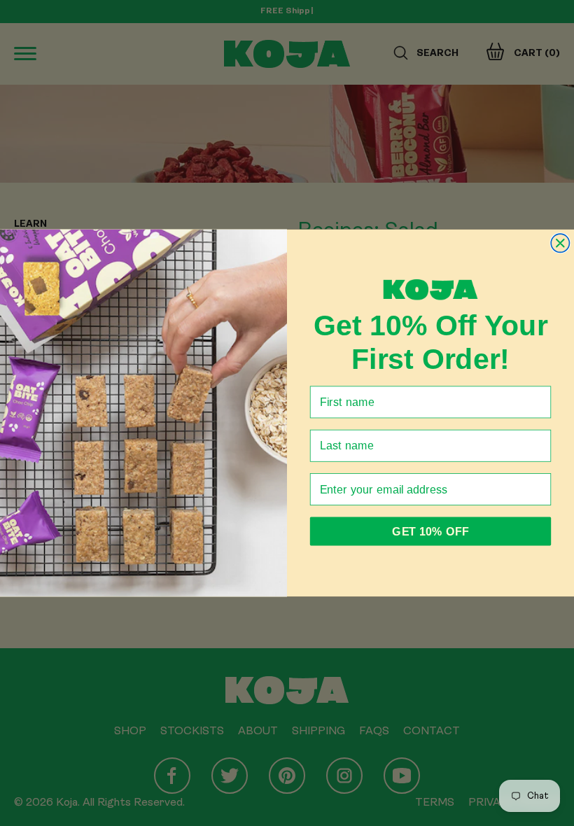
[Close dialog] (560, 243)
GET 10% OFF (430, 531)
